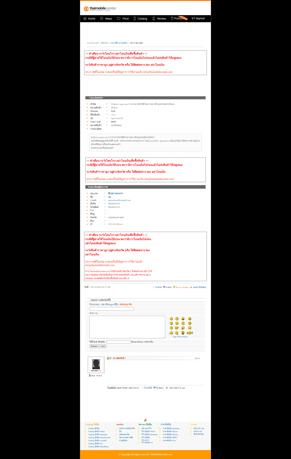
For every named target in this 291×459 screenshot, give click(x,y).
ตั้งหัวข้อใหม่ (199, 434)
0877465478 (116, 193)
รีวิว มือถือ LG (147, 442)
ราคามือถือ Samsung (171, 428)
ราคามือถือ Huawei (170, 434)
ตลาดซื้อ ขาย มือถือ (119, 43)
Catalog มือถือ (94, 428)
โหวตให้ (158, 287)
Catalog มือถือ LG (95, 444)
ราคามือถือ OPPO (170, 437)
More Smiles (183, 337)
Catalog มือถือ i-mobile (97, 440)
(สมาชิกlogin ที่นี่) (109, 304)
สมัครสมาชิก (124, 434)
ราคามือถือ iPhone (170, 431)
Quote (197, 358)
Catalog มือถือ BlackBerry (98, 447)
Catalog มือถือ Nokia (96, 431)
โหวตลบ (168, 287)
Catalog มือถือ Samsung (97, 434)
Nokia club (198, 431)
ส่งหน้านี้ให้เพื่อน (199, 287)
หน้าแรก (104, 43)
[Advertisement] (168, 8)
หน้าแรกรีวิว (147, 428)
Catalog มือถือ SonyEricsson (99, 437)
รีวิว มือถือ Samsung (149, 434)
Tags (174, 337)
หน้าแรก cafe (199, 428)
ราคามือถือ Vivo (169, 440)
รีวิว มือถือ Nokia (148, 431)
